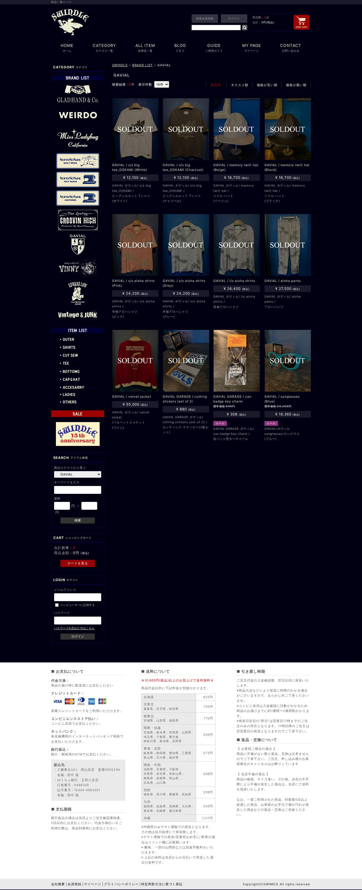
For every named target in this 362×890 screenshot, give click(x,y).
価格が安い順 (267, 85)
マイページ (92, 884)
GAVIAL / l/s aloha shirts (234, 281)
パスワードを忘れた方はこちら (74, 628)
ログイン (234, 18)
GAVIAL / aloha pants (282, 281)
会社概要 (58, 884)
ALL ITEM (145, 47)
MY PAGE (251, 47)
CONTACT (290, 47)
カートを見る (77, 563)
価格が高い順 (296, 85)
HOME (67, 47)
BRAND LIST (142, 65)
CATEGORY (104, 47)
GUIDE (214, 47)
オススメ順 (239, 85)
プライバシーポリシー (121, 884)
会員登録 (74, 884)
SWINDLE (120, 65)
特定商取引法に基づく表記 (162, 884)
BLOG (180, 47)
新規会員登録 (205, 18)
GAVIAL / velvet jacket (131, 396)
